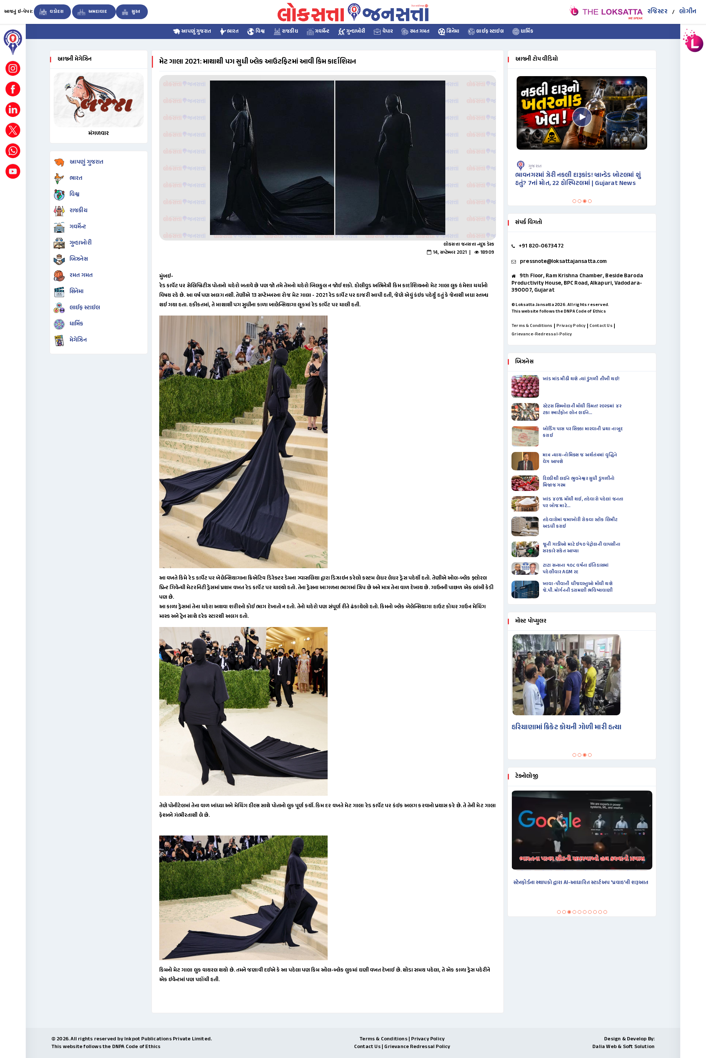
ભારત (233, 31)
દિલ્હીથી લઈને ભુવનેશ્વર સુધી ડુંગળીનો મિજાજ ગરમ (578, 482)
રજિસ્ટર (657, 12)
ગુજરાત (535, 166)
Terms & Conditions (532, 326)
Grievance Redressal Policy (417, 1047)
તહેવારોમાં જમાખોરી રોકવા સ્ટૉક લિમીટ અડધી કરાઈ (580, 523)
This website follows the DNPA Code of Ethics (558, 311)
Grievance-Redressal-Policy (541, 334)
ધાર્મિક (526, 31)
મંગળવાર (98, 133)
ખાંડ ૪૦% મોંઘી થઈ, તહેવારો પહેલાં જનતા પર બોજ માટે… (583, 502)
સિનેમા (452, 31)
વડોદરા (56, 11)
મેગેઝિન (78, 340)
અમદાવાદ (97, 11)
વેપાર (387, 31)
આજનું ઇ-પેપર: (18, 11)
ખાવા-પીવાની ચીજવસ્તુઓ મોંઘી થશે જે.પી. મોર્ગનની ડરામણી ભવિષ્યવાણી (578, 587)
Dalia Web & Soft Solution (623, 1047)
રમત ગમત (419, 31)
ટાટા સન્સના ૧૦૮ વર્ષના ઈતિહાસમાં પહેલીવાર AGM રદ (576, 569)
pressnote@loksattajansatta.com (563, 261)
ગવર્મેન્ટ (321, 31)
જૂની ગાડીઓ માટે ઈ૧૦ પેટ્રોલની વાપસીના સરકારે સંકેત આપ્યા (581, 548)
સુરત (135, 11)
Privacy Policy (571, 326)
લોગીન (687, 12)
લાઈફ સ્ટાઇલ (489, 31)
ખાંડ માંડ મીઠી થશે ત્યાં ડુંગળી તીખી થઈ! (581, 379)
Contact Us (601, 326)
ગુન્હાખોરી (355, 31)
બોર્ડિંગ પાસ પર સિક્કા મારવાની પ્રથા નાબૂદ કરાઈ (583, 432)
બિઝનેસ (78, 259)
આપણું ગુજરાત (195, 31)
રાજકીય (289, 31)
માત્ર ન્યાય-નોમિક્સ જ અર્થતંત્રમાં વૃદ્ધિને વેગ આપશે (580, 458)
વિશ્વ (259, 31)
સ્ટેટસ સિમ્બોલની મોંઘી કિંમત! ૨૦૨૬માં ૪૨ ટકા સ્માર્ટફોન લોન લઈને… (582, 409)
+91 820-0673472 (541, 246)
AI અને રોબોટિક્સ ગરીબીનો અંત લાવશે (554, 883)
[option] (327, 158)
